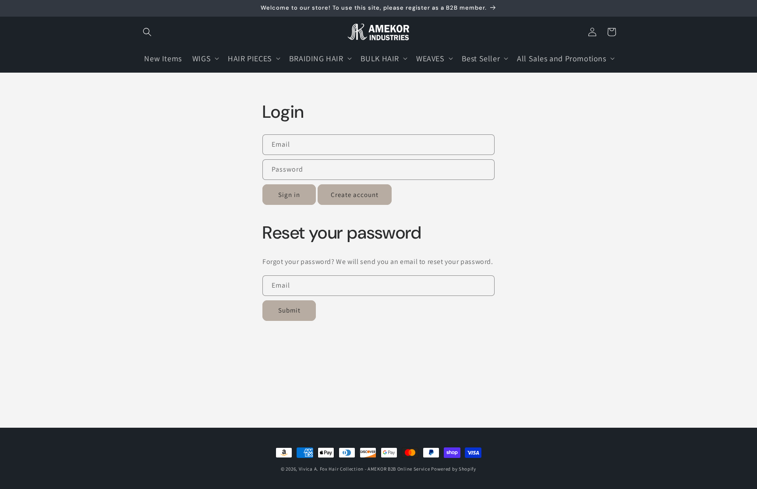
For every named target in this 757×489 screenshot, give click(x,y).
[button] (147, 32)
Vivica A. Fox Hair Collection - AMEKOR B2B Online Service (364, 469)
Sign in (289, 194)
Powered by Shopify (453, 469)
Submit (289, 310)
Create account (354, 194)
